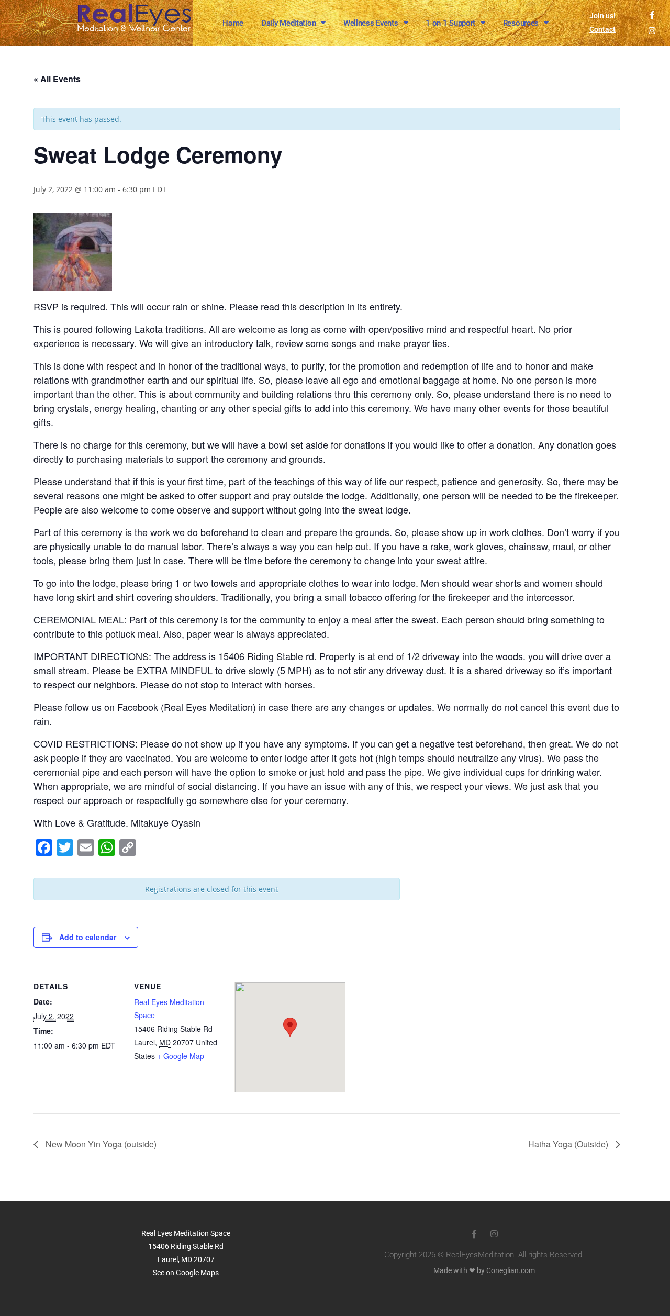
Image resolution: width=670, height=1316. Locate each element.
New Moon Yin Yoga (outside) (100, 1144)
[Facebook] (652, 15)
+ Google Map (180, 1056)
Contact (602, 29)
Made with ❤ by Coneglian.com (484, 1270)
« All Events (57, 79)
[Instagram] (652, 31)
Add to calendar (87, 937)
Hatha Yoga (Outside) (569, 1144)
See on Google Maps (186, 1272)
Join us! (602, 16)
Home (232, 23)
